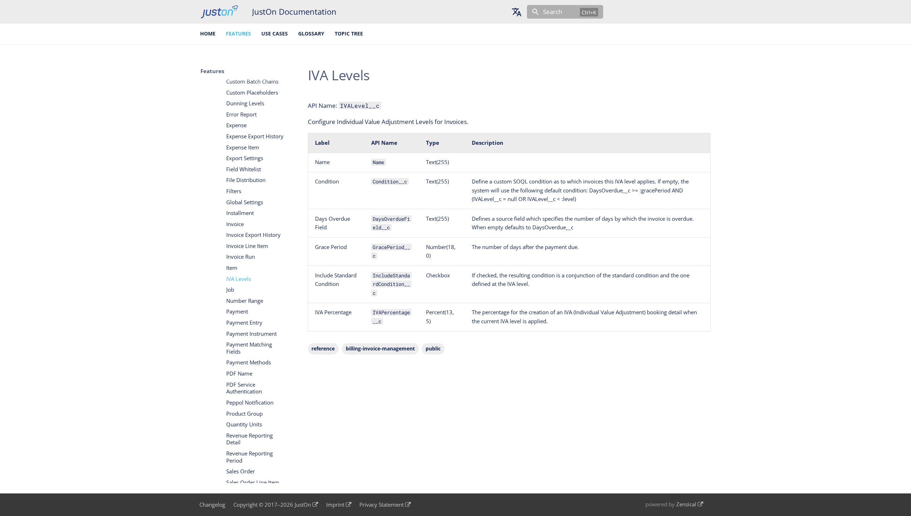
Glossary (311, 33)
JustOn (303, 504)
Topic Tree (349, 33)
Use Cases (274, 33)
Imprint (335, 504)
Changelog (212, 504)
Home (208, 33)
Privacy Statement (381, 504)
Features (238, 33)
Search (552, 12)
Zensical (686, 504)
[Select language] (516, 11)
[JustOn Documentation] (219, 12)
